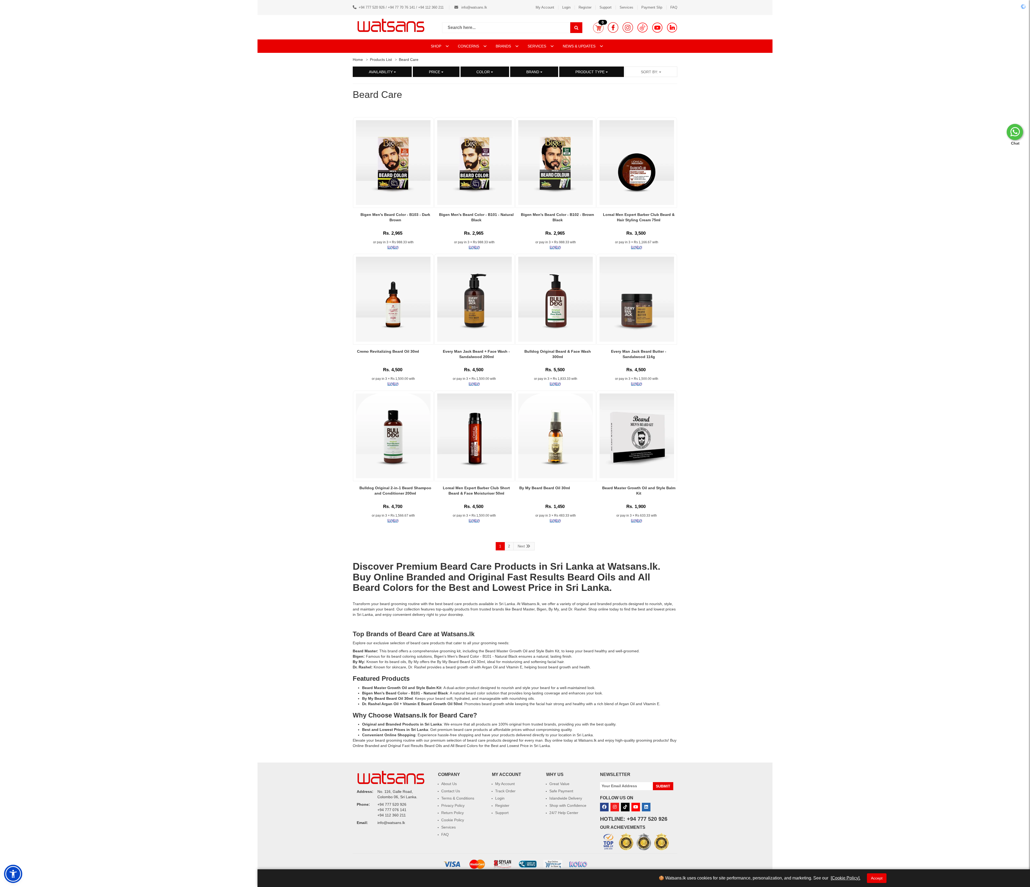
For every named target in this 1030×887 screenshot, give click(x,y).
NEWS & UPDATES (580, 46)
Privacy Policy (453, 805)
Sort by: (650, 72)
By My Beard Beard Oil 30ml (544, 488)
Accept (876, 878)
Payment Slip (651, 7)
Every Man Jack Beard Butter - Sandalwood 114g (638, 354)
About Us (449, 784)
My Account (545, 7)
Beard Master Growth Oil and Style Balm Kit (638, 490)
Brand (533, 72)
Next (522, 546)
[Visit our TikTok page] (642, 27)
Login (566, 7)
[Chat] (1015, 132)
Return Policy (452, 813)
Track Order (505, 791)
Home (358, 59)
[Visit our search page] (576, 27)
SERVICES (537, 46)
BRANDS (504, 46)
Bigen (541, 609)
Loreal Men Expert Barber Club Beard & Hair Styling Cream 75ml (639, 217)
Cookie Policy (452, 820)
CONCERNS (468, 46)
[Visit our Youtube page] (657, 27)
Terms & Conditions (457, 798)
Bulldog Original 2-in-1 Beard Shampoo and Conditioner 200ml (395, 490)
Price (435, 72)
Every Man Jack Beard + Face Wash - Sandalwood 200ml (476, 354)
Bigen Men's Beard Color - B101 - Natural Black (476, 217)
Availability (381, 72)
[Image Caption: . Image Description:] (474, 299)
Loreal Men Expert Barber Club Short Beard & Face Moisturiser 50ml (476, 490)
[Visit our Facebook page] (613, 27)
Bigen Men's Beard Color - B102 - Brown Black (557, 217)
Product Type (590, 72)
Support (605, 7)
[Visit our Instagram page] (628, 27)
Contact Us (450, 791)
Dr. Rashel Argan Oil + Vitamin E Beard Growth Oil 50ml (412, 704)
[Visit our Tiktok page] (625, 807)
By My (554, 609)
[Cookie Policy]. (845, 878)
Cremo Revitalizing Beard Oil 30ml (388, 351)
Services (626, 7)
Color (483, 72)
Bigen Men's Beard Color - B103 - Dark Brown (395, 217)
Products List (381, 59)
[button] (598, 27)
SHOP (436, 46)
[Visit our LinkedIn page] (672, 27)
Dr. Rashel (577, 609)
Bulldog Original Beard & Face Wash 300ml (557, 354)
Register (585, 7)
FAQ (673, 7)
